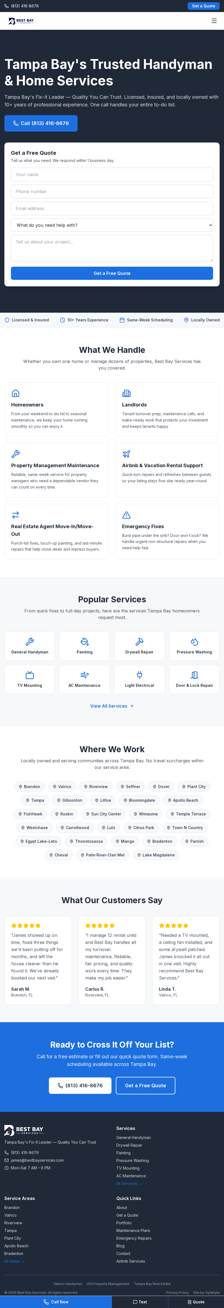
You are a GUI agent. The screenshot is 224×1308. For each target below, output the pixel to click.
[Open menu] (214, 20)
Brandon (32, 786)
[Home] (20, 20)
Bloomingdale (142, 800)
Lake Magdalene (159, 855)
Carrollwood (77, 827)
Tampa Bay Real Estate (152, 1284)
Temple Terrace (191, 814)
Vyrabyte (212, 1292)
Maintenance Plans (133, 1230)
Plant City (196, 786)
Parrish (197, 841)
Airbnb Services (130, 1261)
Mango (127, 841)
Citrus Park (143, 827)
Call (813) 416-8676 (45, 123)
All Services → (129, 1183)
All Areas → (14, 1261)
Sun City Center (106, 814)
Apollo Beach (185, 800)
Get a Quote (203, 6)
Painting (123, 1152)
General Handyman (133, 1137)
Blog (120, 1245)
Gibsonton (72, 800)
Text (142, 1302)
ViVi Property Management (108, 1284)
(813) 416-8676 (84, 1085)
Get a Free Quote (112, 273)
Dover (163, 786)
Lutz (111, 827)
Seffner (133, 786)
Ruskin (66, 814)
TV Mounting (128, 1168)
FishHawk (33, 814)
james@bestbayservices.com (37, 1160)
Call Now (60, 1302)
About (121, 1207)
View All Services (108, 706)
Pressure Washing (132, 1160)
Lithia (105, 800)
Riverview (98, 786)
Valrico (64, 786)
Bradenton (162, 841)
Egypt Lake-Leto (41, 841)
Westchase (37, 827)
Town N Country (187, 827)
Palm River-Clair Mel (105, 855)
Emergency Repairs (134, 1238)
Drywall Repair (129, 1145)
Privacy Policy (177, 1292)
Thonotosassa (89, 841)
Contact (123, 1253)
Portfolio (124, 1222)
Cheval (61, 855)
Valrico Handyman (68, 1284)
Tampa (37, 800)
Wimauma (148, 814)
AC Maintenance (131, 1175)
